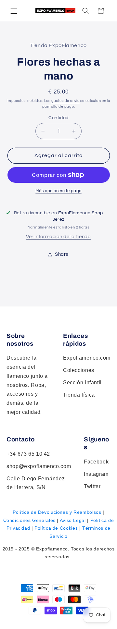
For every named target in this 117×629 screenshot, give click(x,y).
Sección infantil (82, 382)
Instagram (96, 474)
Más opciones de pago (58, 191)
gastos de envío (65, 101)
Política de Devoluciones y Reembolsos (57, 512)
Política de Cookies (56, 528)
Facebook (96, 461)
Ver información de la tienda (58, 236)
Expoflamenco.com (86, 358)
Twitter (92, 486)
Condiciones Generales (29, 520)
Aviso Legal (73, 520)
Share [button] (62, 254)
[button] (85, 10)
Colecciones (78, 370)
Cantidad (58, 118)
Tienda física (79, 395)
